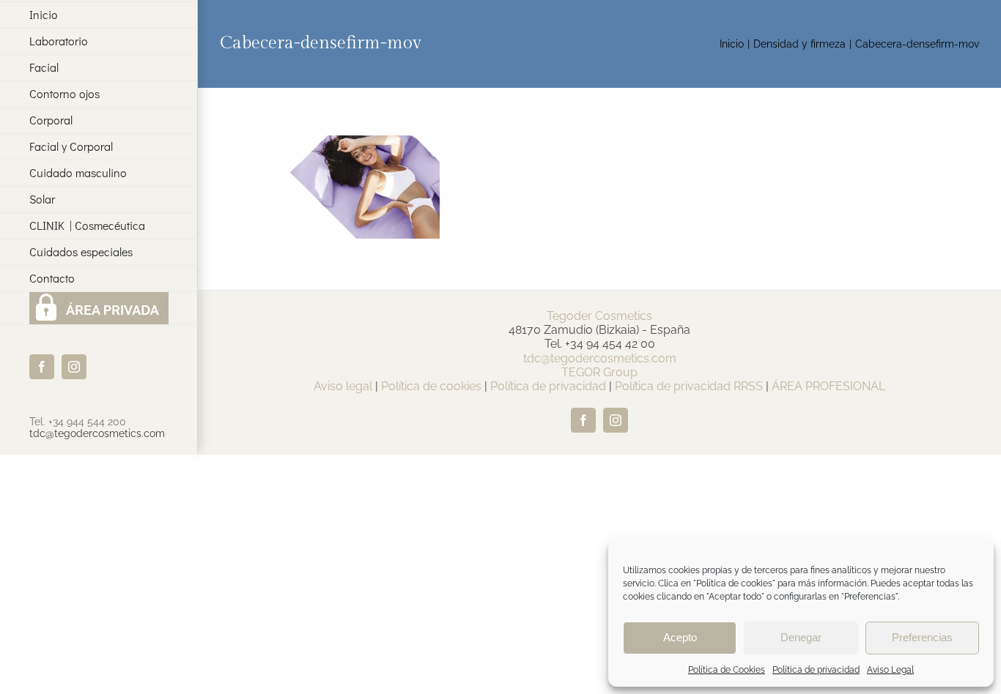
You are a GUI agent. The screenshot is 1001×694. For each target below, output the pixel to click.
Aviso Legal (890, 670)
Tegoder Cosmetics (599, 316)
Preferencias (922, 637)
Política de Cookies (726, 670)
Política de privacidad (816, 670)
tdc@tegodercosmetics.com (97, 433)
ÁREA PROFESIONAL (828, 386)
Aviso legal (343, 386)
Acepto (680, 637)
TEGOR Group (599, 372)
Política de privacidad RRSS (689, 386)
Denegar (800, 637)
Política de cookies (431, 386)
